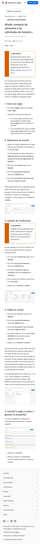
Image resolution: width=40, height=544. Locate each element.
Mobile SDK (22, 16)
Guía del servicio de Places (16, 20)
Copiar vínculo (18, 41)
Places (11, 45)
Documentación (10, 16)
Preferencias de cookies (11, 532)
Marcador (9, 41)
